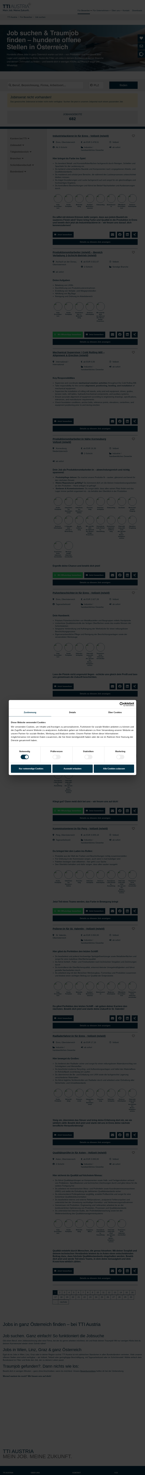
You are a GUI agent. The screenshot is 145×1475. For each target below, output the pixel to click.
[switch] (57, 757)
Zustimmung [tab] (30, 712)
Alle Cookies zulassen (114, 768)
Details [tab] (72, 712)
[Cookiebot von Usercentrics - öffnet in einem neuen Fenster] (121, 704)
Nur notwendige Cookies (31, 768)
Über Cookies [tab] (115, 712)
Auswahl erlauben (72, 768)
